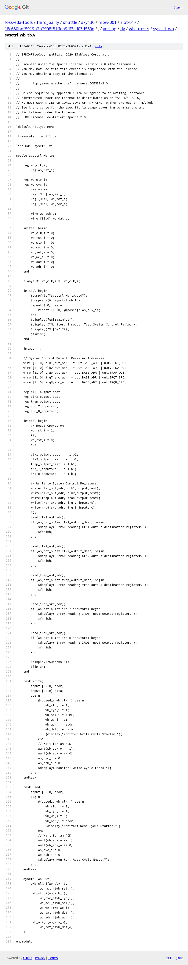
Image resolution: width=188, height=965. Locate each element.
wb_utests (139, 28)
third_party (48, 22)
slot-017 (128, 22)
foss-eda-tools (19, 22)
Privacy (40, 958)
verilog (109, 28)
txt (168, 958)
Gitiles (27, 958)
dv (122, 28)
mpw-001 (107, 22)
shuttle (70, 22)
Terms (53, 958)
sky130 (87, 22)
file (98, 46)
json (179, 958)
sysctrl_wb (163, 28)
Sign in (178, 7)
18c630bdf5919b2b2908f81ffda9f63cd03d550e (49, 28)
